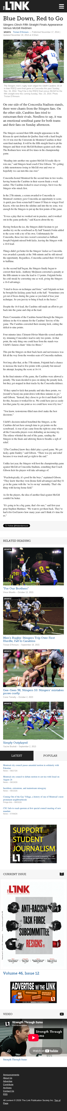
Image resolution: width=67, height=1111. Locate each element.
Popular (50, 755)
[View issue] (33, 924)
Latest (16, 755)
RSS (5, 1094)
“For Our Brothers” (16, 588)
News (5, 771)
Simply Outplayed (15, 742)
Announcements (11, 1074)
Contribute (8, 1084)
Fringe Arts (7, 802)
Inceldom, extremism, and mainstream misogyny (24, 788)
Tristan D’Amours (21, 32)
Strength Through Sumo (15, 1059)
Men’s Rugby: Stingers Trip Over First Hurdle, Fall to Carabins (29, 639)
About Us (7, 1078)
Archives (7, 1087)
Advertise (7, 1081)
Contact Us (8, 1091)
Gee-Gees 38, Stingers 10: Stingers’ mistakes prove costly (33, 691)
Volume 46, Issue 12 (21, 973)
